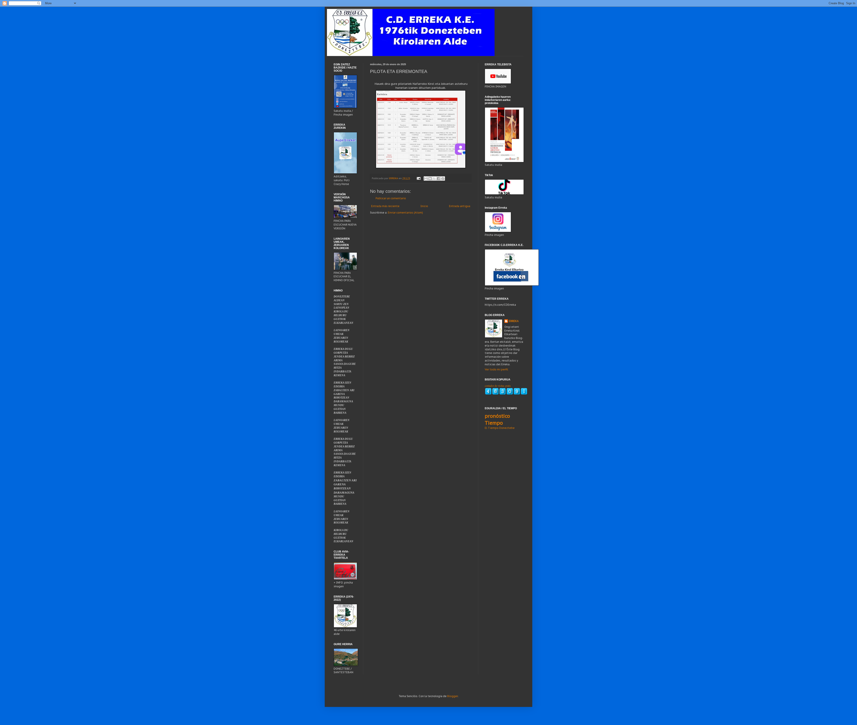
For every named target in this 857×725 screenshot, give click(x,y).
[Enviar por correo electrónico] (426, 178)
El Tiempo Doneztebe (500, 428)
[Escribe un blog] (430, 178)
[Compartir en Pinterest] (443, 178)
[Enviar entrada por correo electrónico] (418, 178)
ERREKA (514, 321)
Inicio (424, 206)
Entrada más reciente (385, 206)
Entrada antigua (459, 206)
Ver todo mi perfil (496, 369)
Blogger (452, 696)
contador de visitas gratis (498, 385)
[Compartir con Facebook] (438, 178)
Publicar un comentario (391, 198)
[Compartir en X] (434, 178)
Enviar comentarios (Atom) (405, 212)
